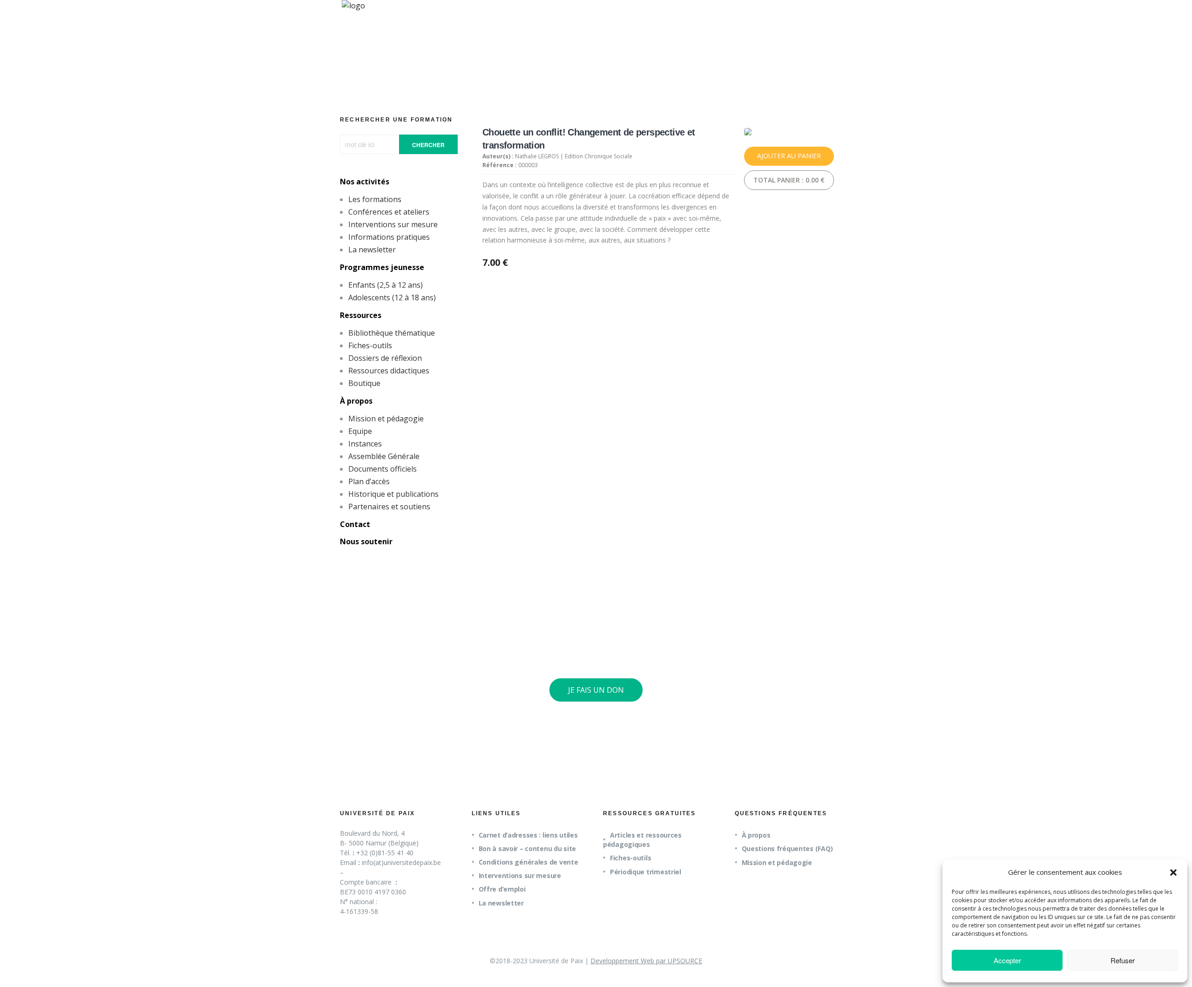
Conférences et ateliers (388, 212)
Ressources (360, 315)
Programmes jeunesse (382, 267)
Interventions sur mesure (393, 224)
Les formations (374, 199)
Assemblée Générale (384, 456)
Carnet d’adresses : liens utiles (528, 835)
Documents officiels (382, 469)
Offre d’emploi (502, 889)
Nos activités (364, 181)
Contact (355, 524)
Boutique (364, 383)
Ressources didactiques (388, 370)
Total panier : (789, 180)
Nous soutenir (366, 541)
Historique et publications (393, 494)
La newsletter (372, 249)
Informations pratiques (389, 237)
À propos (356, 401)
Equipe (360, 431)
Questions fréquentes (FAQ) (787, 848)
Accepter (1007, 960)
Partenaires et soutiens (389, 506)
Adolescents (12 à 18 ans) (392, 297)
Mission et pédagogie (386, 418)
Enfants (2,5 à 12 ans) (385, 285)
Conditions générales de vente (528, 862)
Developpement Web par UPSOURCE (646, 960)
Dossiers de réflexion (385, 358)
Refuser (1123, 960)
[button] (1173, 872)
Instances (365, 444)
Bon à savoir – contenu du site (527, 848)
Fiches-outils (370, 345)
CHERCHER (428, 145)
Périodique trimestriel (645, 871)
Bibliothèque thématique (391, 333)
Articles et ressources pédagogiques (642, 840)
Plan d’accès (369, 481)
